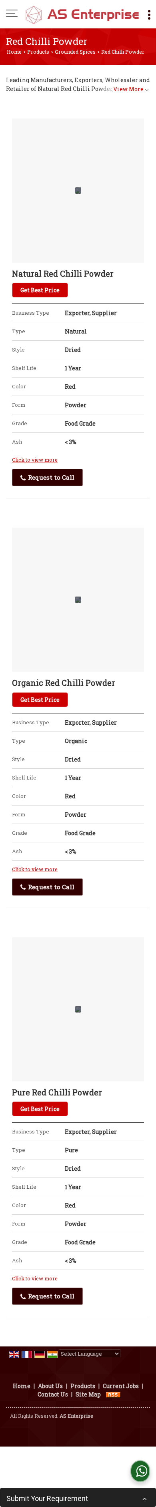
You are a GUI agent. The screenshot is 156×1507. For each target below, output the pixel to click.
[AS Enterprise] (82, 14)
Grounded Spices (75, 51)
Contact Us (53, 1394)
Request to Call (50, 477)
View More (128, 89)
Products (38, 51)
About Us (50, 1386)
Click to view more (35, 459)
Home (14, 51)
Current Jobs (121, 1386)
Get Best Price (40, 290)
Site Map (88, 1394)
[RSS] (113, 1394)
